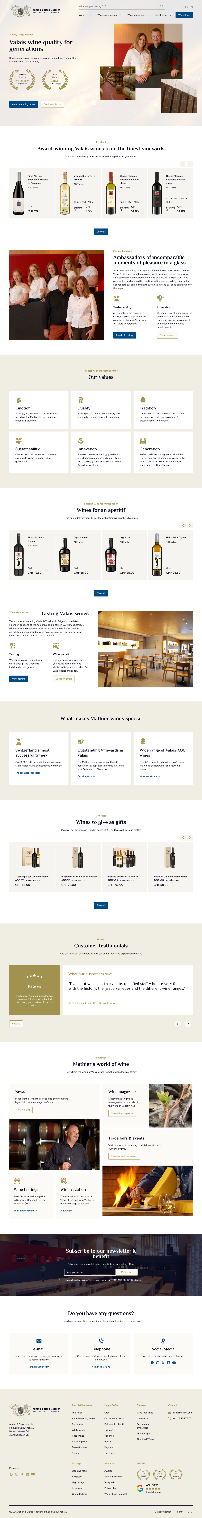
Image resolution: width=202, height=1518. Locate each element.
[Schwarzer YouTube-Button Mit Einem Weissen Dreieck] (174, 1362)
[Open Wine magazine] (147, 15)
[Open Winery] (90, 15)
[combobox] (119, 7)
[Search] (162, 7)
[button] (178, 1024)
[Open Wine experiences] (120, 15)
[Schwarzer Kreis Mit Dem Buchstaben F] (152, 1362)
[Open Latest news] (170, 15)
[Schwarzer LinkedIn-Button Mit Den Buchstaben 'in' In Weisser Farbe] (168, 1362)
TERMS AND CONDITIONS (123, 1280)
